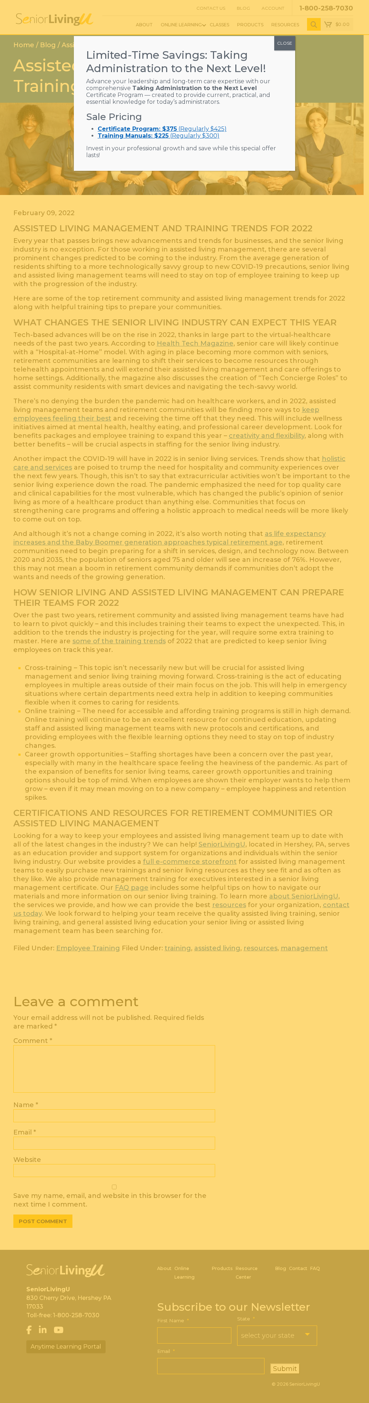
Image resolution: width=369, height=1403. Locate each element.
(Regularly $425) (162, 128)
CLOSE (284, 43)
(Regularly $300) (158, 135)
